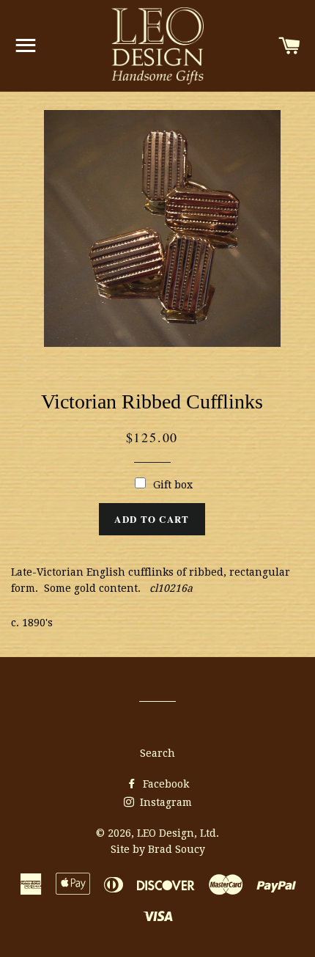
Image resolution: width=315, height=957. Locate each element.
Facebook (164, 784)
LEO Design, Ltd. (178, 833)
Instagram (164, 802)
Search (157, 753)
